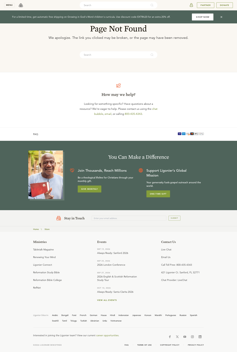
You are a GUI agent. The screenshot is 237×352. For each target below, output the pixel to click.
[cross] (221, 17)
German (93, 315)
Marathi (158, 315)
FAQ (35, 134)
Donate (224, 5)
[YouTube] (185, 336)
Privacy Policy (196, 345)
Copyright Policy (169, 345)
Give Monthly (89, 189)
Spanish (193, 315)
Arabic (55, 315)
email (108, 114)
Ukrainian (94, 320)
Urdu (105, 320)
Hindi (112, 315)
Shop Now (202, 17)
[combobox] (113, 5)
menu (9, 5)
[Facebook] (170, 336)
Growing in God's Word (80, 16)
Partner (206, 5)
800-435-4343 (133, 114)
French (83, 315)
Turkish (83, 320)
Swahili (55, 320)
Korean (148, 315)
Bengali (65, 315)
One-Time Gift (158, 194)
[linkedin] (200, 336)
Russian (183, 315)
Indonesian (123, 315)
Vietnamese (116, 320)
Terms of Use (144, 345)
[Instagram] (192, 336)
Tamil (64, 320)
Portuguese (170, 315)
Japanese (136, 315)
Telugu (73, 320)
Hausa (104, 315)
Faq (127, 345)
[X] (177, 336)
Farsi (74, 315)
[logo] (20, 5)
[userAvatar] (191, 5)
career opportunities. (107, 335)
